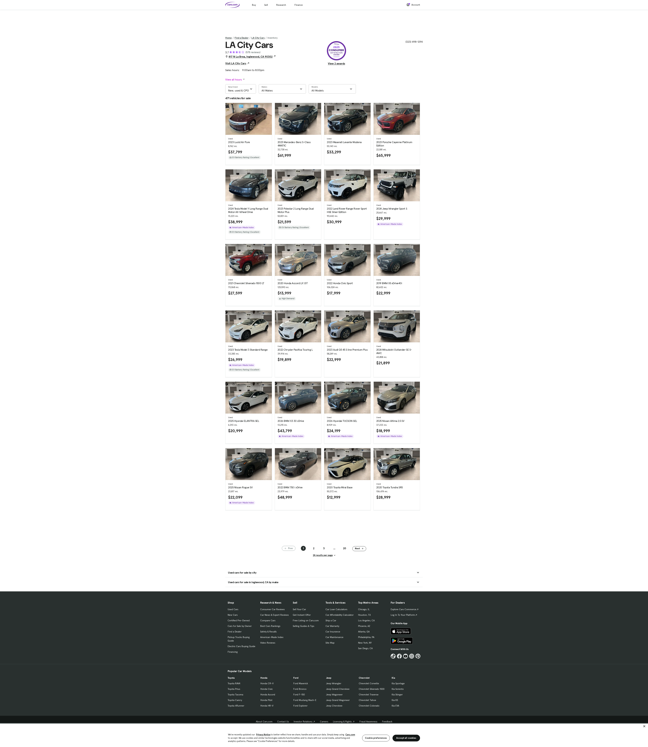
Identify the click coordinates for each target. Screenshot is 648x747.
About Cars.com (264, 721)
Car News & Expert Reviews (274, 614)
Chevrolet (364, 677)
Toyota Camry (235, 700)
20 (344, 548)
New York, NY (365, 642)
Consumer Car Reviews (272, 609)
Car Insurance (333, 631)
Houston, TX (364, 614)
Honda (263, 677)
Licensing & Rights (342, 721)
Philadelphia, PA (366, 637)
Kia (393, 677)
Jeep (328, 677)
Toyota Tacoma (235, 694)
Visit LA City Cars (235, 63)
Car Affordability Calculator (340, 614)
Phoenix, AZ (364, 626)
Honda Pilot (266, 700)
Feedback (387, 721)
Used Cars (233, 609)
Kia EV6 (395, 705)
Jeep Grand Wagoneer (338, 700)
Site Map (330, 642)
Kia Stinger (397, 694)
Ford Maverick (300, 683)
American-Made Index (271, 637)
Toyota (231, 677)
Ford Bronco (299, 688)
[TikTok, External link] (393, 656)
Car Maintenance (334, 637)
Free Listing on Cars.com (306, 620)
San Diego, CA (365, 648)
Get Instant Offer (302, 614)
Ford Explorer (300, 705)
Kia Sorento (398, 688)
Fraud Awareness (368, 721)
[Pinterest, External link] (417, 656)
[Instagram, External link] (411, 656)
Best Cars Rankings (270, 626)
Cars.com (350, 734)
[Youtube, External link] (405, 656)
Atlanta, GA (364, 631)
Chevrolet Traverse (369, 694)
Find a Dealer (242, 37)
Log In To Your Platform (403, 614)
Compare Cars (267, 620)
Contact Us (283, 721)
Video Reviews (267, 642)
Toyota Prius (234, 688)
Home (228, 37)
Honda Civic (266, 688)
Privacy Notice (263, 734)
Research (281, 4)
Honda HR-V (266, 705)
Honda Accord (267, 694)
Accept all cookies (406, 737)
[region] (324, 735)
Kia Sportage (398, 683)
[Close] (644, 726)
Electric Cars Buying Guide (241, 646)
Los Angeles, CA (366, 620)
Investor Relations (303, 721)
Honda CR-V (267, 683)
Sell (266, 4)
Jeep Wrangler (333, 683)
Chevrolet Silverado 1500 (371, 688)
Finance (298, 4)
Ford (295, 677)
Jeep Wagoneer (334, 694)
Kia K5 (395, 700)
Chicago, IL (364, 609)
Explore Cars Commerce (403, 609)
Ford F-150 (299, 694)
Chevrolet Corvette (369, 683)
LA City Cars (258, 37)
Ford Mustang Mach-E (304, 700)
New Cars (233, 614)
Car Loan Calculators (336, 609)
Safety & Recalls (268, 631)
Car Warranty (332, 626)
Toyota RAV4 (234, 683)
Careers (324, 721)
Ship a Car (331, 620)
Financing (233, 651)
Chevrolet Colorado (369, 705)
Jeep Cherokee (334, 705)
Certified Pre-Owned (239, 620)
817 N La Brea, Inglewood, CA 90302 (251, 56)
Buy (254, 4)
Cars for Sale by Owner (240, 626)
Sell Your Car (299, 609)
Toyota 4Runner (236, 705)
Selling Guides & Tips (303, 626)
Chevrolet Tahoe (367, 700)
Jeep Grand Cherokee (337, 688)
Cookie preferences (376, 737)
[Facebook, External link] (399, 656)
